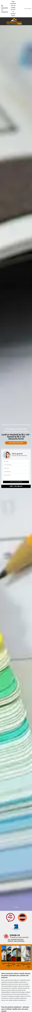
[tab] (16, 506)
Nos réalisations (16, 443)
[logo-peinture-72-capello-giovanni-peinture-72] (14, 21)
